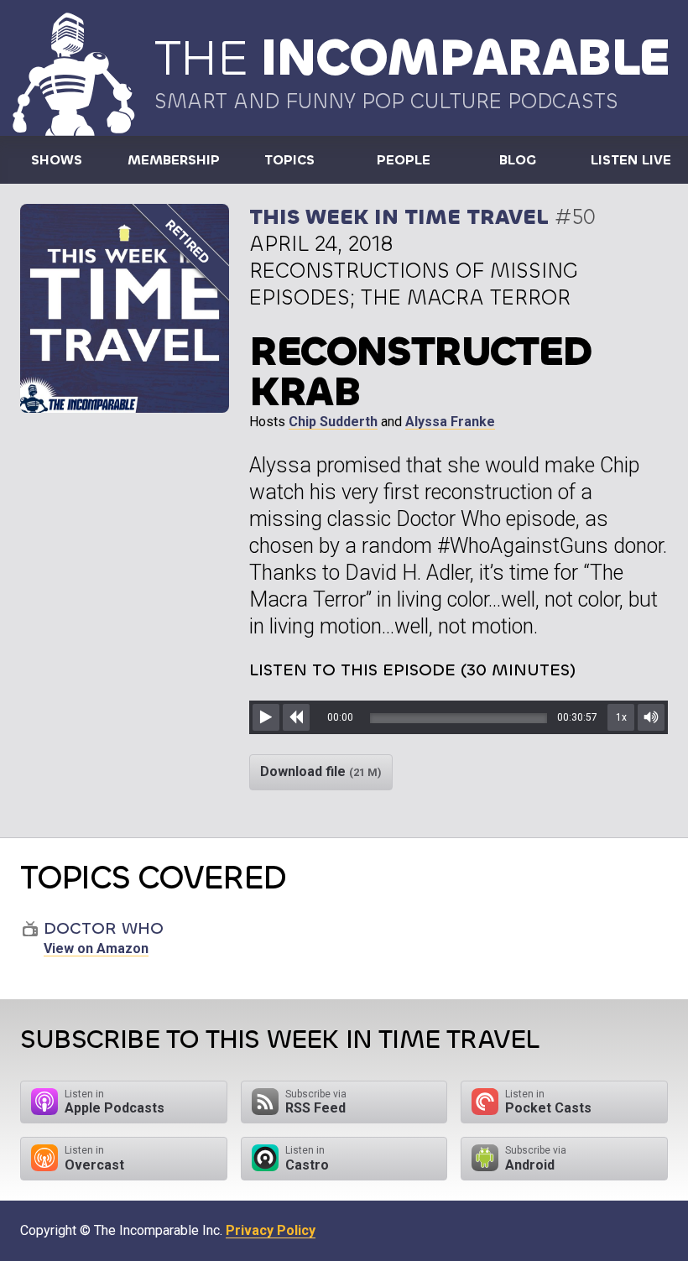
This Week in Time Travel (399, 217)
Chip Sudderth (333, 422)
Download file (321, 771)
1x (621, 717)
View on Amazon (96, 948)
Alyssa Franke (450, 422)
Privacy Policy (270, 1230)
